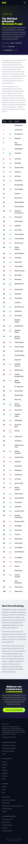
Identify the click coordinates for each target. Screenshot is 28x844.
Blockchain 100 (6, 822)
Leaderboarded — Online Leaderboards (12, 806)
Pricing (4, 789)
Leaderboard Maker (7, 808)
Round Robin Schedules (8, 751)
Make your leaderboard (14, 710)
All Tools (4, 754)
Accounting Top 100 (7, 819)
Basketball (4, 773)
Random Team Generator (8, 800)
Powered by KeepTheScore (9, 737)
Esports (4, 767)
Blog (3, 792)
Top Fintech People (7, 825)
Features (4, 786)
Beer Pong (4, 764)
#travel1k (4, 828)
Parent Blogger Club (7, 830)
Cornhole (4, 761)
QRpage (4, 811)
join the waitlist (5, 734)
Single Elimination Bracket (8, 745)
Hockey (4, 779)
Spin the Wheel (6, 803)
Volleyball (4, 770)
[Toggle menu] (24, 2)
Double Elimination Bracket (9, 748)
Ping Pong (4, 776)
